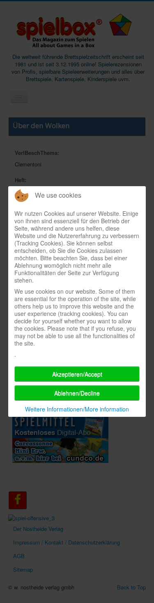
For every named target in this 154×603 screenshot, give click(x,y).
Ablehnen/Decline (77, 393)
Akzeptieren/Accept (77, 374)
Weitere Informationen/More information (77, 409)
